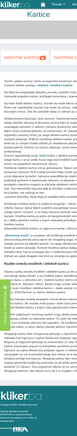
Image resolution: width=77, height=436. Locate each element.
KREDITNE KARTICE (22, 58)
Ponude (57, 4)
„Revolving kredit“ (17, 235)
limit (42, 155)
